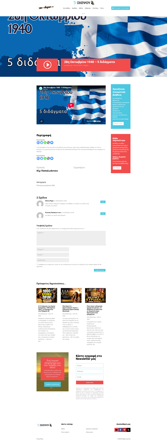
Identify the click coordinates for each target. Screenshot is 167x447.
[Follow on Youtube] (116, 430)
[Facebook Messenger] (51, 142)
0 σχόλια (85, 65)
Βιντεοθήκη (66, 8)
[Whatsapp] (45, 142)
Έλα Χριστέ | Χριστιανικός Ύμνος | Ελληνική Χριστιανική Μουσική (71, 308)
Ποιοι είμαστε (65, 432)
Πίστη (102, 8)
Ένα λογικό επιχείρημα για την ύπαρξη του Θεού (52, 364)
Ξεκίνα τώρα (118, 124)
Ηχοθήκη (74, 8)
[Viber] (48, 142)
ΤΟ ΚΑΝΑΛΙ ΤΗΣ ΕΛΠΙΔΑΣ (121, 8)
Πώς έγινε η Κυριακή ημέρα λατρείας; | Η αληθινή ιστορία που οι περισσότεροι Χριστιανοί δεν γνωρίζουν (94, 310)
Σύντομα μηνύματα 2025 (46, 185)
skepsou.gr (69, 65)
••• (82, 13)
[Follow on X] (128, 430)
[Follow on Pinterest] (124, 430)
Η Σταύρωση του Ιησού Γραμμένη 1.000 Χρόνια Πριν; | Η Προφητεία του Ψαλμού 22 (46, 308)
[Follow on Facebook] (120, 430)
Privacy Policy (40, 439)
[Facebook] (38, 142)
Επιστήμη (95, 8)
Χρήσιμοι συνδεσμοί (92, 429)
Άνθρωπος (88, 8)
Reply (103, 202)
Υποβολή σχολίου (99, 270)
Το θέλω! (117, 168)
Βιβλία (81, 8)
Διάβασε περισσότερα (52, 384)
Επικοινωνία (89, 432)
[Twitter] (41, 142)
